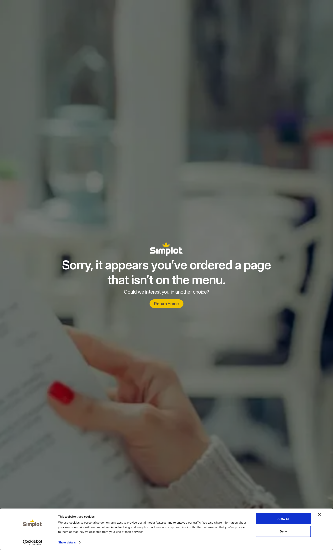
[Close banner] (319, 514)
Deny (283, 531)
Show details (67, 542)
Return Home (166, 303)
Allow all (283, 518)
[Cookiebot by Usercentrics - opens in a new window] (33, 542)
